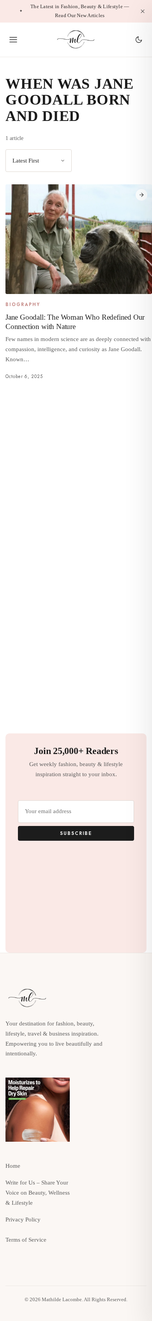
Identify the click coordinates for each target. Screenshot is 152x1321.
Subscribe (76, 833)
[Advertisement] (76, 468)
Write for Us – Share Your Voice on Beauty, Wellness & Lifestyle (37, 1192)
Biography (23, 305)
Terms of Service (25, 1240)
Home (12, 1166)
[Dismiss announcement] (143, 11)
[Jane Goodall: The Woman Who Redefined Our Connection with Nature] (78, 239)
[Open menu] (13, 39)
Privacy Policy (23, 1219)
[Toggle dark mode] (139, 39)
